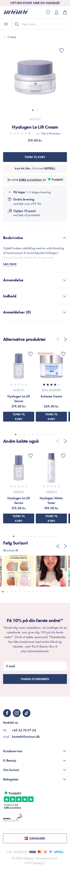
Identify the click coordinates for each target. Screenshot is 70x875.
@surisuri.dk (10, 550)
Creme (12, 37)
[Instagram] (17, 713)
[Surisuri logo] (18, 12)
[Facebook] (7, 713)
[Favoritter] (61, 50)
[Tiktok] (26, 713)
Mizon (35, 119)
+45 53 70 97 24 (24, 730)
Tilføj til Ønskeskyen (50, 133)
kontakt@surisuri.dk (26, 736)
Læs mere (10, 264)
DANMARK (37, 838)
